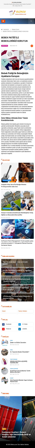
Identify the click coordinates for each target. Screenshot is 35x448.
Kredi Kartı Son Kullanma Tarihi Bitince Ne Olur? (20, 371)
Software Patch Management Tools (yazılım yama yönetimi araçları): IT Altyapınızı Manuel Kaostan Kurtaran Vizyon (17, 243)
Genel (3, 311)
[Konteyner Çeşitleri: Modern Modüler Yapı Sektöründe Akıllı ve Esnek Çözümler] (17, 418)
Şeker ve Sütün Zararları (18, 342)
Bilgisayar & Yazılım (7, 236)
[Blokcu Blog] (17, 13)
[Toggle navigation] (3, 21)
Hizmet (11, 378)
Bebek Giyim (15, 29)
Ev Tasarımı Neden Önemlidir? (19, 352)
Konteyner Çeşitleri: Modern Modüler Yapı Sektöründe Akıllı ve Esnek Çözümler (16, 434)
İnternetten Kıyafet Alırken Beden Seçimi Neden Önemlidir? (17, 4)
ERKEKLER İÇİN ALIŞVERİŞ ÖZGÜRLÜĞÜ (18, 362)
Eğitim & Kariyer (6, 180)
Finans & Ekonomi (14, 368)
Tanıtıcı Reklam (22, 311)
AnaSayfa (6, 29)
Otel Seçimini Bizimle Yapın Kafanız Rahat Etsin (21, 380)
